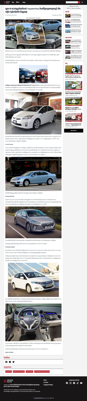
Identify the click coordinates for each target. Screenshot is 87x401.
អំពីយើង (45, 380)
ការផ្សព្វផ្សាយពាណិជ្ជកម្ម (48, 385)
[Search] (79, 2)
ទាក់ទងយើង (46, 382)
